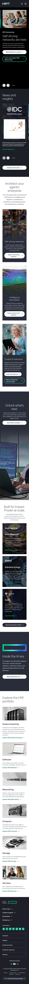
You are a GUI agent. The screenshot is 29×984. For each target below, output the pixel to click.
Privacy (5, 972)
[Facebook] (16, 929)
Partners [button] (4, 954)
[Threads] (13, 929)
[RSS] (23, 929)
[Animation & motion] (14, 964)
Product (7, 912)
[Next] (8, 85)
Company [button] (5, 935)
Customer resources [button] (8, 950)
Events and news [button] (7, 945)
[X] (7, 929)
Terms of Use (13, 972)
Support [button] (4, 940)
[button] (22, 3)
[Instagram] (10, 929)
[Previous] (4, 85)
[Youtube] (20, 929)
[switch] (14, 963)
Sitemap (17, 974)
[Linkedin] (3, 929)
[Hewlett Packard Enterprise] (6, 4)
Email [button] (6, 916)
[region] (14, 48)
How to (6, 909)
